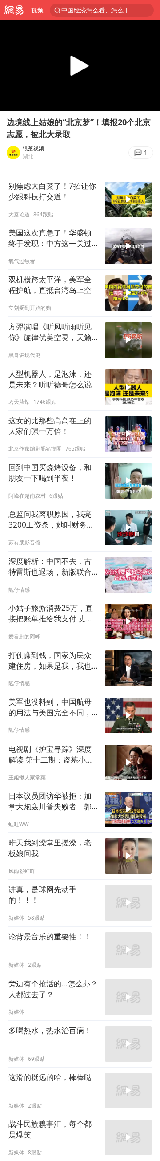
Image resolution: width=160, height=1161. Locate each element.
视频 (37, 10)
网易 (14, 10)
